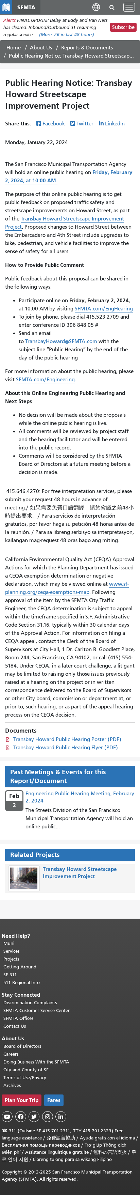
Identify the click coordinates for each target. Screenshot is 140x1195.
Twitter (84, 124)
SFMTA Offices (18, 1018)
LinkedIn (115, 124)
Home (13, 48)
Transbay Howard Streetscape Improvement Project (80, 872)
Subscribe (123, 27)
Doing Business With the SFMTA (36, 1062)
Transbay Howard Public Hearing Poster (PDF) (67, 739)
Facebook (53, 124)
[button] (96, 7)
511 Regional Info (21, 982)
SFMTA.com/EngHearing (104, 309)
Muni (8, 943)
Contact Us (14, 1026)
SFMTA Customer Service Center (36, 1010)
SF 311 (10, 975)
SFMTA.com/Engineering (45, 380)
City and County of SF (26, 1070)
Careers (10, 1054)
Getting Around (19, 967)
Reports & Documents (87, 48)
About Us (41, 48)
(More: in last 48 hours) (66, 34)
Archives (12, 1085)
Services (11, 951)
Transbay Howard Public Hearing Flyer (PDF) (65, 748)
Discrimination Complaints (30, 1003)
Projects (11, 959)
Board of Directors (22, 1046)
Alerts (9, 20)
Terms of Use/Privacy (24, 1078)
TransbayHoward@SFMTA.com (61, 341)
